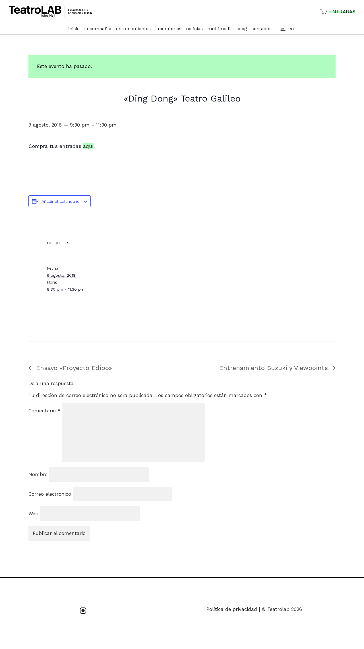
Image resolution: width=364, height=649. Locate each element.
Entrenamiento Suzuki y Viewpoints (274, 367)
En (291, 28)
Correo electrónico (49, 494)
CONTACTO (260, 28)
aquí (88, 146)
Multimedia (220, 28)
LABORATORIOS (168, 28)
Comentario (44, 411)
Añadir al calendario (61, 201)
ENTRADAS (342, 12)
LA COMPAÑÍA (97, 28)
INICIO (74, 28)
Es (283, 28)
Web (33, 513)
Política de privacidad (231, 609)
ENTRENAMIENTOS (133, 28)
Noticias (194, 28)
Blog (242, 28)
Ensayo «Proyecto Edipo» (73, 367)
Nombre (37, 474)
